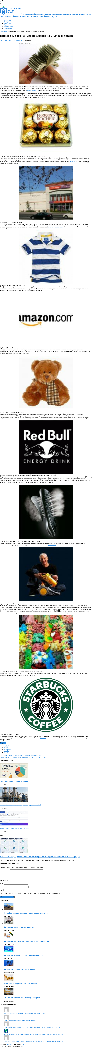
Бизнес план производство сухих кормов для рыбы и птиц (26, 941)
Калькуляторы (8, 28)
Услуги (6, 25)
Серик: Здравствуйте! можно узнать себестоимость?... (20, 1020)
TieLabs (24, 1044)
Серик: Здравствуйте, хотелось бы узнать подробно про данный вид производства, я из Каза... (32, 1027)
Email (2, 887)
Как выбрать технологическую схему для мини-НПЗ (20, 805)
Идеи (6, 31)
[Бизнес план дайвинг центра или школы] (8, 966)
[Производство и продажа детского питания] (8, 980)
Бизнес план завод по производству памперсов (22, 998)
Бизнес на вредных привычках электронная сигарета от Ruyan (23, 757)
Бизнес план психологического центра (19, 927)
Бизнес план (7, 20)
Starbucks (43, 738)
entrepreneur (3, 40)
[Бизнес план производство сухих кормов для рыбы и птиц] (8, 938)
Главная (2, 31)
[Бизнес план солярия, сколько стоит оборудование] (8, 952)
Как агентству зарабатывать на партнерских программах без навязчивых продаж (40, 856)
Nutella (72, 161)
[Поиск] (0, 1)
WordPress (10, 1044)
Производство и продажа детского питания (20, 983)
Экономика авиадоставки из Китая (14, 781)
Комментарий (5, 880)
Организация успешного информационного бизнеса (20, 755)
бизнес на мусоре (33, 90)
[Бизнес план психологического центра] (8, 923)
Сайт (1, 890)
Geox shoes (52, 545)
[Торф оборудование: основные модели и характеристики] (8, 909)
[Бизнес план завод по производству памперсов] (8, 994)
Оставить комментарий (14, 40)
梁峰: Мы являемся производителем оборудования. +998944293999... (25, 1013)
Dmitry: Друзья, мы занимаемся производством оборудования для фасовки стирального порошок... (34, 1034)
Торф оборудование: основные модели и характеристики (26, 913)
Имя (2, 883)
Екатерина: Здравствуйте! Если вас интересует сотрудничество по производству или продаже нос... (34, 1041)
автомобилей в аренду (55, 228)
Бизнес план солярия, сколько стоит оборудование (23, 955)
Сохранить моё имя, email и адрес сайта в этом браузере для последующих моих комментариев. (31, 893)
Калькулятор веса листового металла (14, 828)
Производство (8, 23)
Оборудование (8, 22)
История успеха (8, 26)
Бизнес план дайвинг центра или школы (19, 969)
